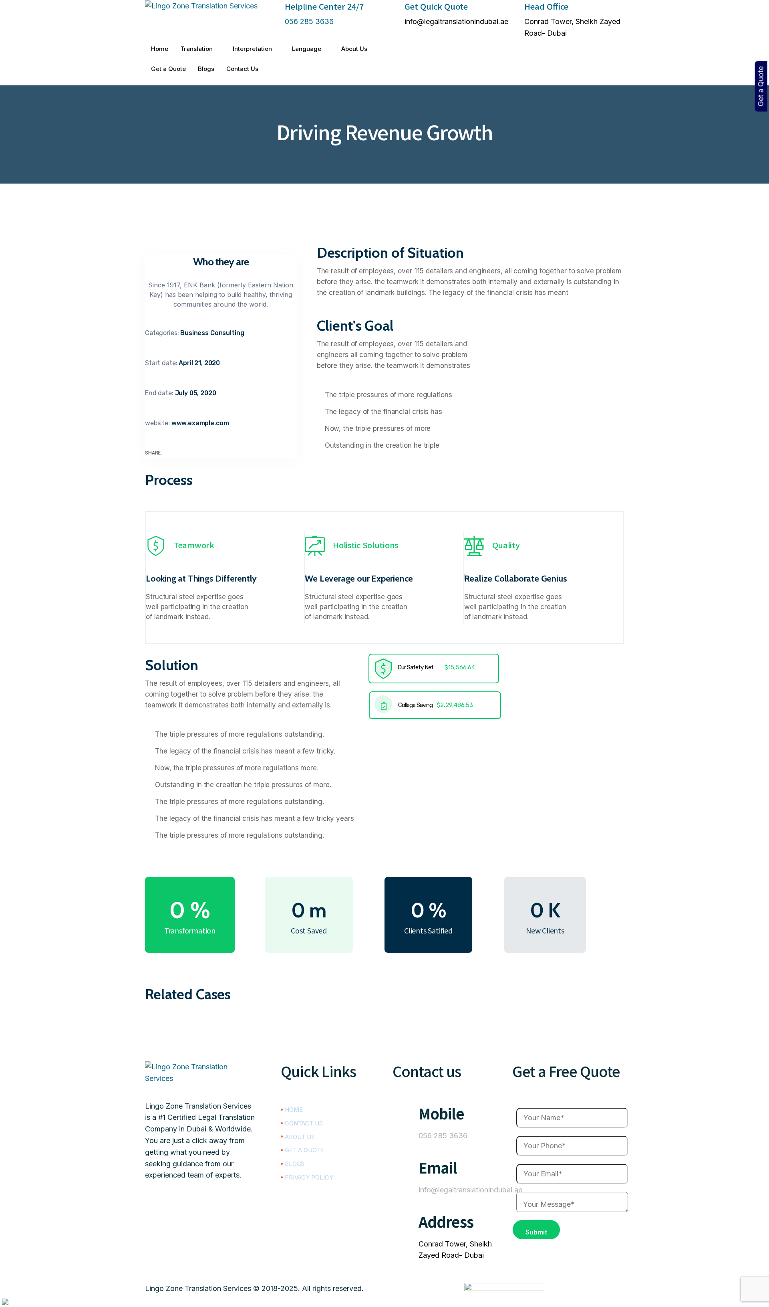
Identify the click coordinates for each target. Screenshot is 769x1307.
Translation (196, 49)
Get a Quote (168, 69)
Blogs (206, 69)
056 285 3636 (309, 21)
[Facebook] (504, 56)
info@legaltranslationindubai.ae (456, 21)
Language (306, 49)
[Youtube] (201, 1261)
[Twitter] (504, 68)
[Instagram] (504, 79)
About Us (354, 49)
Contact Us (242, 69)
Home (159, 49)
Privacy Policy (309, 1177)
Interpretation (252, 49)
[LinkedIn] (504, 45)
